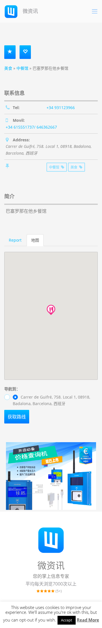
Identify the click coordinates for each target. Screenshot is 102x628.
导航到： (12, 388)
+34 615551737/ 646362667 (31, 127)
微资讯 (29, 11)
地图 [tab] (35, 240)
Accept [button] (66, 620)
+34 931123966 (60, 107)
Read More (88, 620)
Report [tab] (15, 240)
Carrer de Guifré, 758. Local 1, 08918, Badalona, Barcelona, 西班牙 (51, 400)
